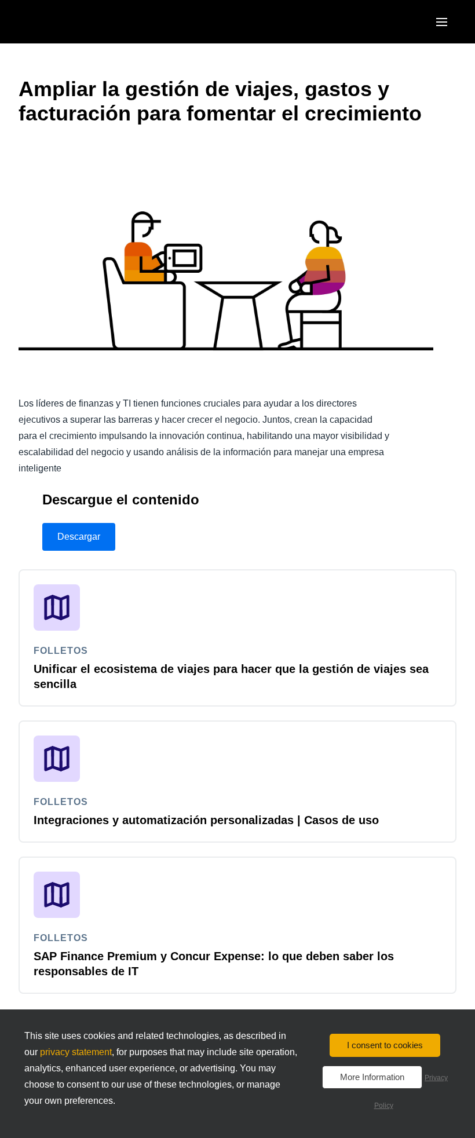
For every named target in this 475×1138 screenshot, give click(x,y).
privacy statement (76, 1052)
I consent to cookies (385, 1045)
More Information (372, 1077)
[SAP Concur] (72, 21)
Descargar (78, 536)
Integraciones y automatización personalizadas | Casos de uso (206, 820)
